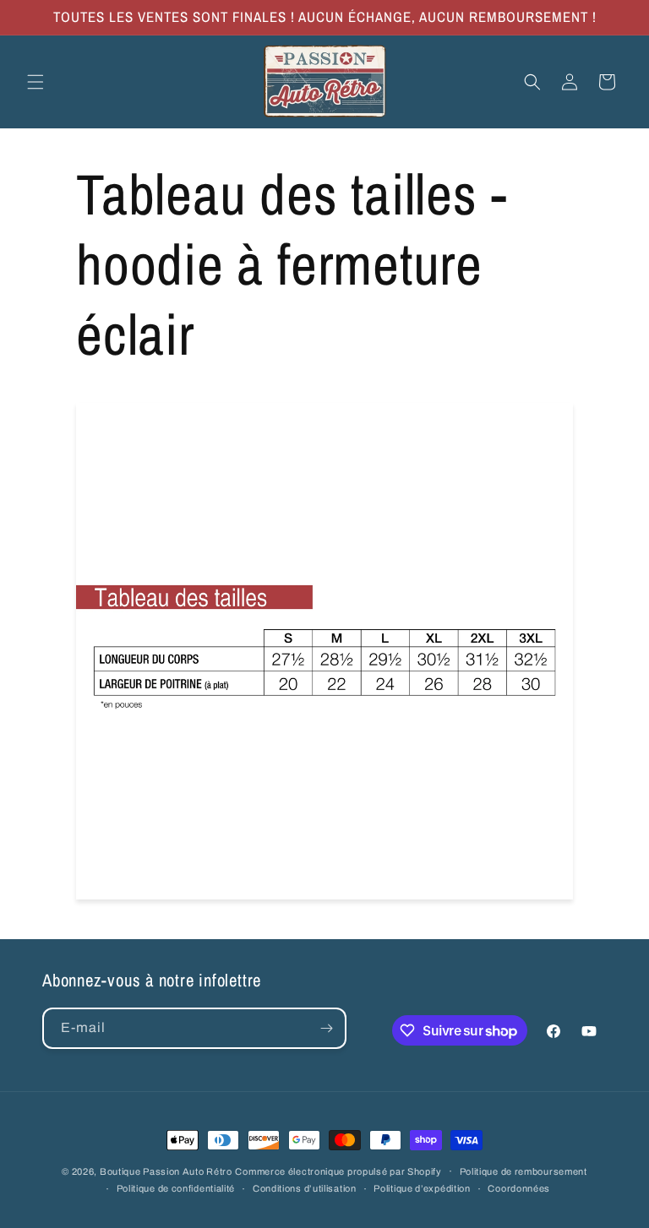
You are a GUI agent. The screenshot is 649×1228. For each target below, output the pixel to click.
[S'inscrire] (326, 1028)
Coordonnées (519, 1188)
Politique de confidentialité (176, 1188)
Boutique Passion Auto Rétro (166, 1171)
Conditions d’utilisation (305, 1188)
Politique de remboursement (523, 1171)
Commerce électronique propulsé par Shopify (338, 1171)
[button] (35, 82)
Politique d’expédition (422, 1188)
